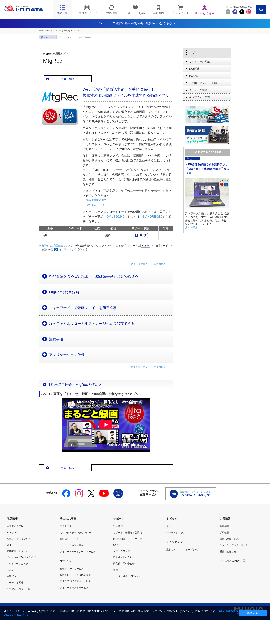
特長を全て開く (139, 264)
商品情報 (12, 518)
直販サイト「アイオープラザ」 (183, 549)
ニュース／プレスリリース (234, 545)
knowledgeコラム (175, 532)
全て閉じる (160, 264)
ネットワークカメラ (17, 563)
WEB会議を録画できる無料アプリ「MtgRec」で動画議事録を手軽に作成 (207, 169)
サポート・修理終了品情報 (127, 532)
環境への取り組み (229, 539)
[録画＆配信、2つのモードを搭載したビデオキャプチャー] (207, 135)
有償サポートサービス (72, 568)
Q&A (115, 545)
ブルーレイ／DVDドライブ (21, 557)
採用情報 (224, 532)
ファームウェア (121, 551)
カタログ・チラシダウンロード (76, 532)
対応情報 (118, 526)
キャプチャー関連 (61, 30)
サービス (65, 560)
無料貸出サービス (69, 539)
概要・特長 (68, 79)
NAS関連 (194, 68)
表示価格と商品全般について (57, 245)
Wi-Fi (9, 545)
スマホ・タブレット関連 (203, 82)
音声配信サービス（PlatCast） (76, 575)
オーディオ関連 (15, 582)
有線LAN (11, 576)
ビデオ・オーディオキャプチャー (75, 37)
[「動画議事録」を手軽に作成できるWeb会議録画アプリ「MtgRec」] (207, 114)
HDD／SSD (13, 532)
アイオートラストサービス (74, 587)
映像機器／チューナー (18, 551)
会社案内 (224, 526)
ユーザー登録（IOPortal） (127, 576)
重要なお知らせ (228, 551)
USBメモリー (14, 570)
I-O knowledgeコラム (240, 6)
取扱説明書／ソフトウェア (127, 539)
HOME (45, 30)
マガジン (171, 526)
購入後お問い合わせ (124, 563)
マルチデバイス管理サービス (75, 581)
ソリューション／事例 (72, 545)
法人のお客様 (68, 518)
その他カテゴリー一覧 (18, 589)
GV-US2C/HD (95, 205)
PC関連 (193, 75)
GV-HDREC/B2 (96, 200)
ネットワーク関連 (199, 61)
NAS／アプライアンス (19, 539)
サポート (118, 518)
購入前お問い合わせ (124, 557)
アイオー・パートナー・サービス (77, 551)
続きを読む (191, 227)
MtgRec (76, 30)
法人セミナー (67, 526)
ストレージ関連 (198, 90)
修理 (115, 570)
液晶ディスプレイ (16, 526)
